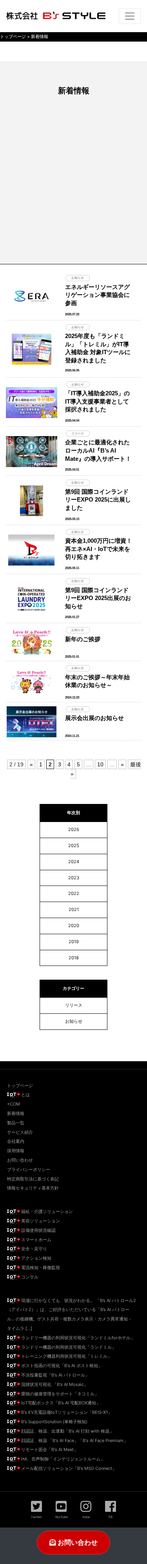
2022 (73, 893)
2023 (73, 877)
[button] (36, 1509)
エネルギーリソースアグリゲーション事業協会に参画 (97, 295)
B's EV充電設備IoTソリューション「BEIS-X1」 (66, 1412)
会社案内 (15, 1141)
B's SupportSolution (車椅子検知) (53, 1421)
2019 (74, 941)
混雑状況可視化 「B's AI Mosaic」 (54, 1384)
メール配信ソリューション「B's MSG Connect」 (68, 1468)
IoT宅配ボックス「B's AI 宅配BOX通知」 (60, 1403)
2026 (73, 829)
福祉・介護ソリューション (46, 1211)
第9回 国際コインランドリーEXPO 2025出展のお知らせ (98, 598)
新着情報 (15, 1113)
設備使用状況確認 (38, 1230)
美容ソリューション (40, 1221)
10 (100, 764)
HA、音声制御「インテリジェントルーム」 (62, 1459)
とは (25, 1094)
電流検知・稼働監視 (40, 1267)
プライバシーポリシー (28, 1169)
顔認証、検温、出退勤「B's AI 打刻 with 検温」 (67, 1431)
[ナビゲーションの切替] (130, 16)
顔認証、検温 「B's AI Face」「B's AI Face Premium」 (74, 1440)
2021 (74, 909)
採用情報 (15, 1150)
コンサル (29, 1277)
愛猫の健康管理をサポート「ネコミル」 (59, 1394)
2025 (73, 845)
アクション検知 (35, 1258)
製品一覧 (15, 1123)
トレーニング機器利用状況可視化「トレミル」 (66, 1356)
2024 (73, 861)
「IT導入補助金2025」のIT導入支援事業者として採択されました (97, 401)
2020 (73, 925)
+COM (13, 1104)
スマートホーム (35, 1239)
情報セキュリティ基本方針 (33, 1188)
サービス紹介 (20, 1132)
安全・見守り (33, 1248)
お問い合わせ (77, 1542)
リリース (73, 1005)
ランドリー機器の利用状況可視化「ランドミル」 (68, 1347)
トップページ (20, 1085)
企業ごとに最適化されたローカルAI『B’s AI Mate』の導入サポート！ (98, 450)
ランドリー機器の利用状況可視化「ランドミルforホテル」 (77, 1337)
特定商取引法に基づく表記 (33, 1179)
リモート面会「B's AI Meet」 (49, 1449)
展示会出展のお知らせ (94, 718)
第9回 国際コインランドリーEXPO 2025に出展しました (98, 499)
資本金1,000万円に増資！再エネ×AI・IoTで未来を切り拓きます (98, 548)
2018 (74, 957)
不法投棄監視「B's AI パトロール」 (54, 1375)
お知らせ (73, 1021)
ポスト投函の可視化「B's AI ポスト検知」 (61, 1365)
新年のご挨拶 (82, 639)
